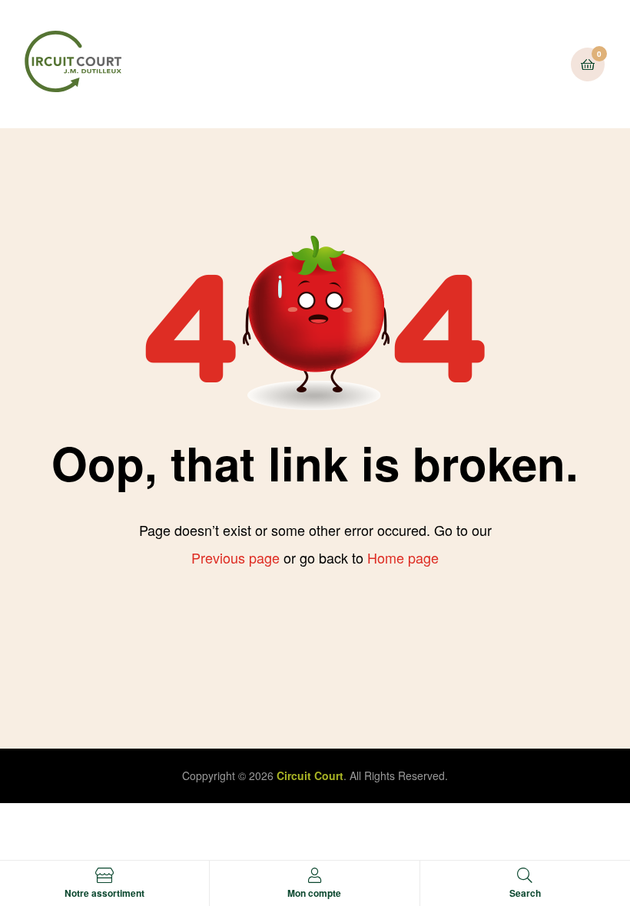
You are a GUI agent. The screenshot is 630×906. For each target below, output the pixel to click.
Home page (403, 557)
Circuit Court (310, 775)
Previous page (235, 557)
